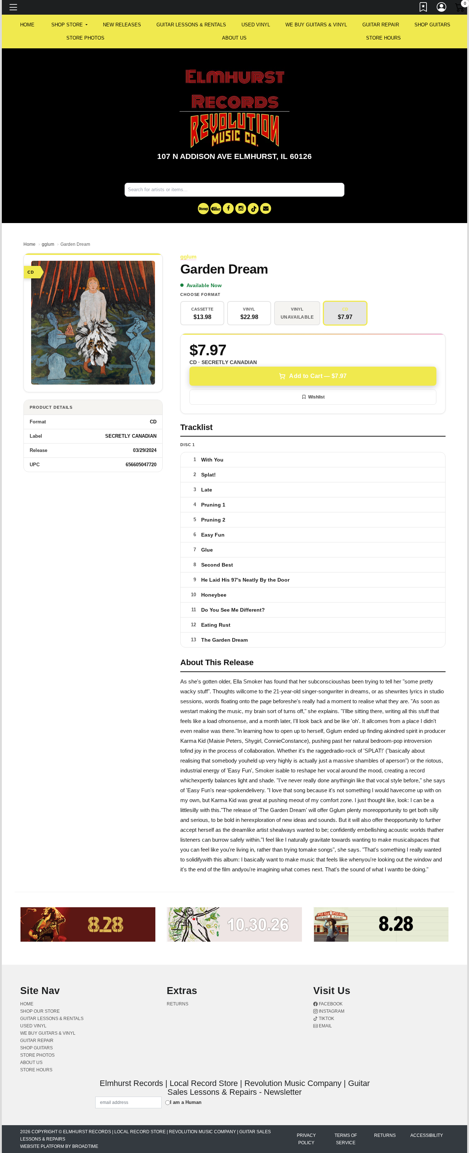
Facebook (330, 1003)
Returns (177, 1003)
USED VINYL (255, 24)
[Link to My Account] (442, 8)
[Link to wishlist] (423, 8)
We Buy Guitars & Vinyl (316, 24)
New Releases (122, 24)
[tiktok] (253, 208)
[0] (460, 8)
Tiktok (326, 1018)
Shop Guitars (432, 24)
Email (325, 1025)
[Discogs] (203, 208)
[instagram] (240, 208)
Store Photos (85, 38)
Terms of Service (346, 1139)
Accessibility (426, 1135)
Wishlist (316, 397)
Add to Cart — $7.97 (318, 376)
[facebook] (228, 208)
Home (29, 244)
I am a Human (186, 1102)
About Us (234, 38)
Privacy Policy (306, 1139)
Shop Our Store (40, 1011)
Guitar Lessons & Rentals (191, 24)
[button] (69, 24)
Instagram (331, 1011)
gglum (48, 244)
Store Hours (383, 38)
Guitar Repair (380, 24)
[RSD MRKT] (216, 208)
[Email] (265, 208)
